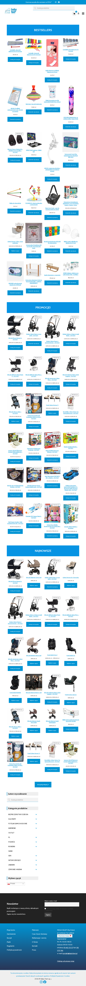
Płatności (35, 930)
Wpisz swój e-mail (51, 901)
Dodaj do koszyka (15, 59)
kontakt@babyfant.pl (70, 953)
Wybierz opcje (15, 251)
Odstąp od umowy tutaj (65, 961)
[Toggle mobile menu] (83, 13)
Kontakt (35, 946)
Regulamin (10, 946)
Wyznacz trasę (63, 936)
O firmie (35, 942)
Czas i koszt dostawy (39, 934)
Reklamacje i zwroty (39, 938)
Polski (12, 884)
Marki (9, 942)
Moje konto (11, 930)
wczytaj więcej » (43, 785)
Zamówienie (11, 934)
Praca (34, 950)
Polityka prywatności (14, 950)
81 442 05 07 (68, 948)
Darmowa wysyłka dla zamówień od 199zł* (38, 2)
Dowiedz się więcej (15, 119)
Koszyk (9, 938)
